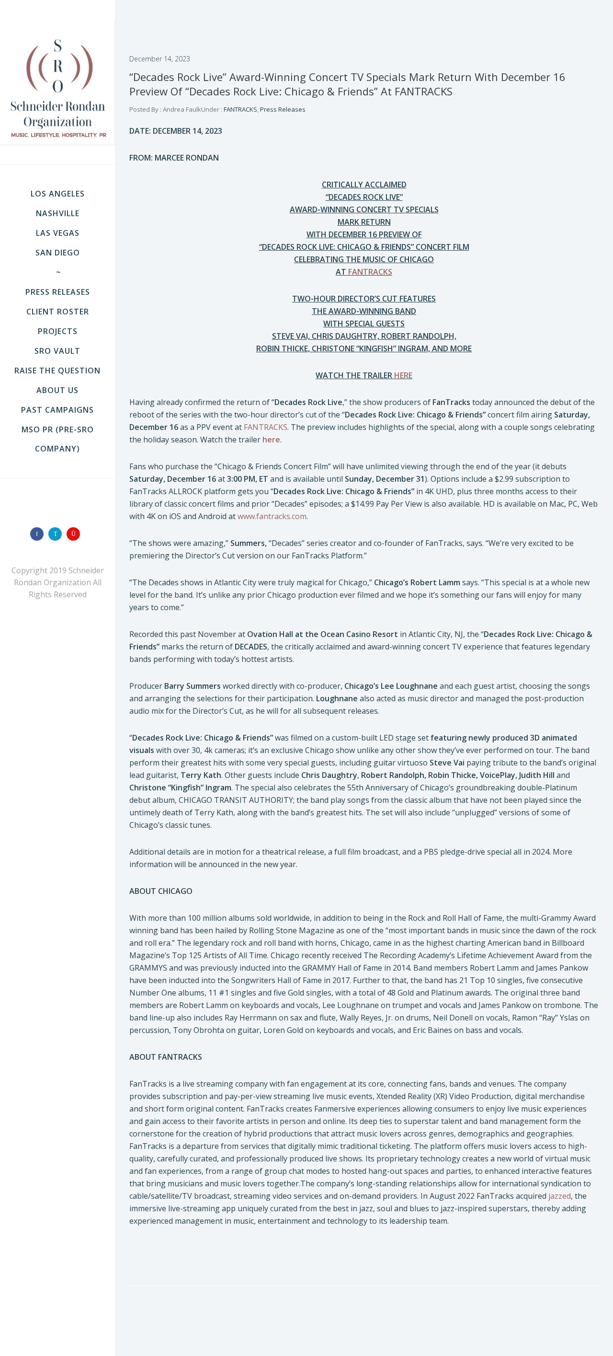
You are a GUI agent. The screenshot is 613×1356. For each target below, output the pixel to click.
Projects (58, 331)
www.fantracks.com (272, 516)
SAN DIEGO (57, 252)
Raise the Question (57, 370)
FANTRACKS (239, 109)
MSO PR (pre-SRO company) (58, 439)
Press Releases (57, 292)
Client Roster (57, 311)
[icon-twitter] (57, 534)
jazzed (559, 1196)
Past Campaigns (57, 410)
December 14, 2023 (159, 58)
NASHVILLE (57, 213)
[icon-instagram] (76, 534)
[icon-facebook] (39, 534)
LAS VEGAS (57, 233)
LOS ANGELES (58, 193)
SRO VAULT (57, 351)
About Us (57, 390)
